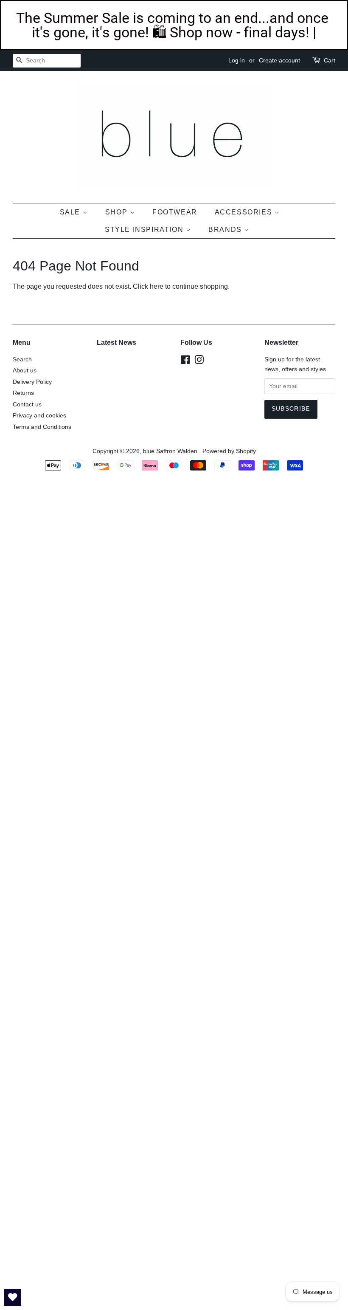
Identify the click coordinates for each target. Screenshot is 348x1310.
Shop (117, 212)
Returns (23, 393)
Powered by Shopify (229, 451)
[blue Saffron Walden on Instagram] (199, 361)
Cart (329, 60)
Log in (236, 60)
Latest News (116, 342)
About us (24, 370)
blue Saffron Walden (171, 451)
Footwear (174, 212)
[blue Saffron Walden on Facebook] (185, 361)
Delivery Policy (32, 382)
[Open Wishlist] (12, 1297)
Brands (226, 229)
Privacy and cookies (39, 415)
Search (22, 359)
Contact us (27, 404)
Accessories (245, 212)
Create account (279, 60)
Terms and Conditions (42, 427)
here (156, 286)
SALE (71, 212)
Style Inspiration (145, 229)
